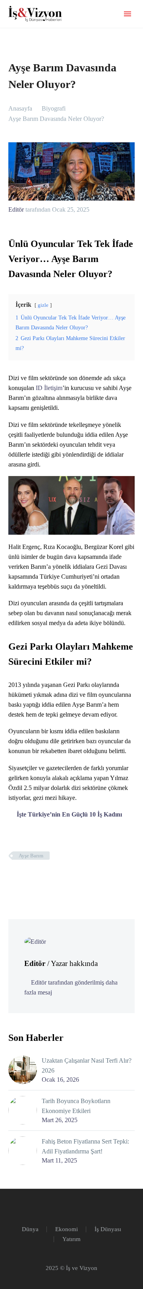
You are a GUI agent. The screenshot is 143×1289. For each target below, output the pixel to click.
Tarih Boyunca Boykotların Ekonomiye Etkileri (76, 1106)
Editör (16, 209)
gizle (43, 305)
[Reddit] (73, 879)
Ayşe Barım (31, 856)
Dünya (30, 1229)
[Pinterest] (37, 879)
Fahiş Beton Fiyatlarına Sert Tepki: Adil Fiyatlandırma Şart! (85, 1146)
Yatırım (71, 1239)
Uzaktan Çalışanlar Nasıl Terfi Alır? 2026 (86, 1065)
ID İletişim (49, 387)
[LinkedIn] (61, 879)
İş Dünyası (108, 1229)
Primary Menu (127, 14)
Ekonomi (66, 1229)
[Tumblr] (49, 879)
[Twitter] (25, 879)
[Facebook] (13, 879)
